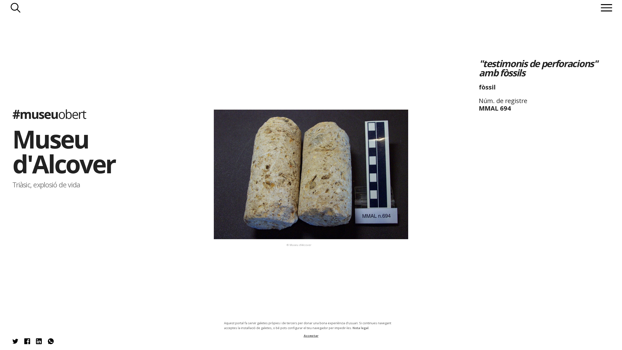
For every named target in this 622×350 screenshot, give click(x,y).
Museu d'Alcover (63, 151)
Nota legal (361, 328)
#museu (49, 113)
